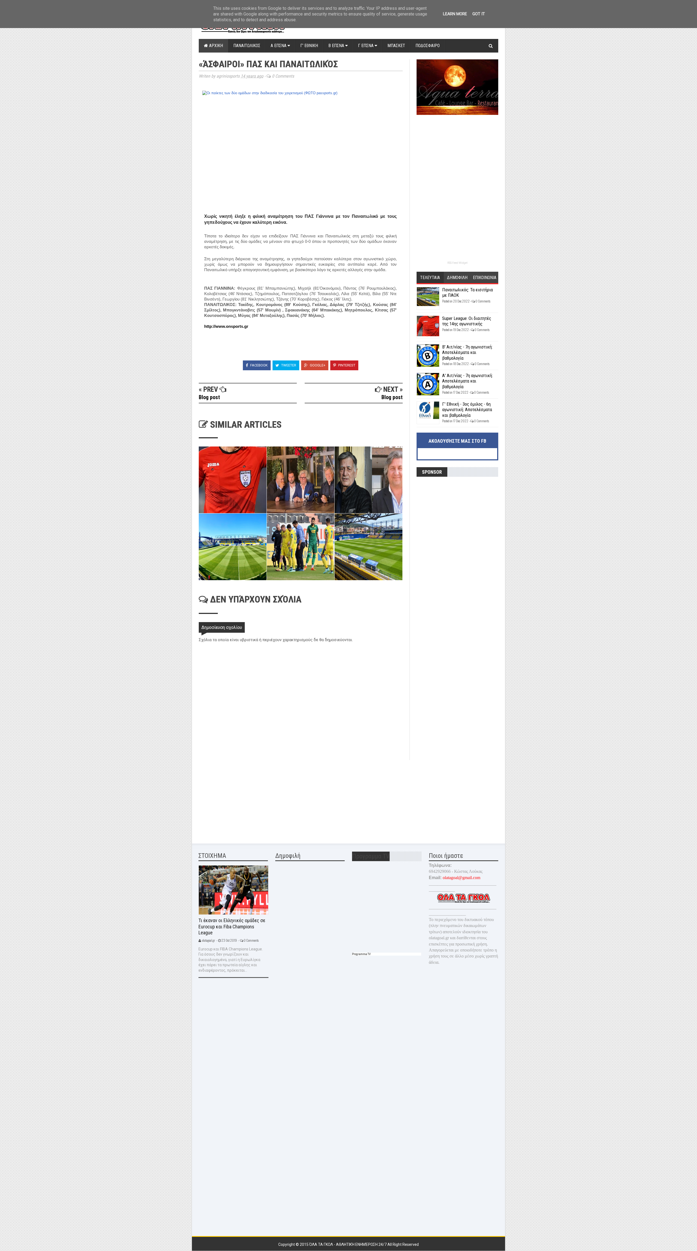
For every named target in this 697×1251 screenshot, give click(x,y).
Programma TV (361, 954)
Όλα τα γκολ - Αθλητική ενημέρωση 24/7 (348, 1244)
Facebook (258, 365)
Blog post (209, 397)
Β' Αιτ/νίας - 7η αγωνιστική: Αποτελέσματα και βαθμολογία (467, 352)
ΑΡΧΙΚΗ (215, 45)
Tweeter (288, 365)
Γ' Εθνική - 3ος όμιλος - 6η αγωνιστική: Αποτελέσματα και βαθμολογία (467, 409)
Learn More (455, 13)
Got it (478, 13)
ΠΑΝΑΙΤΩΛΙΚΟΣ (246, 45)
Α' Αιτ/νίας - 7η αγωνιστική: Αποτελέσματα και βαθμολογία (467, 381)
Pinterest (346, 365)
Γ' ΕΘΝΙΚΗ (309, 45)
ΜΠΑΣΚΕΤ (396, 45)
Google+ (317, 365)
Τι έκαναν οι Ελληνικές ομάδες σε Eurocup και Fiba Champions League (231, 926)
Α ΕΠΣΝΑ (279, 45)
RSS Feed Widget (457, 262)
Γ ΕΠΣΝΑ (366, 45)
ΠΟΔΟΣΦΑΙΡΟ (427, 45)
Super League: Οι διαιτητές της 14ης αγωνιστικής (466, 321)
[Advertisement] (239, 798)
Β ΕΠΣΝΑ (336, 45)
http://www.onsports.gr (226, 326)
